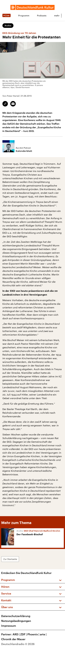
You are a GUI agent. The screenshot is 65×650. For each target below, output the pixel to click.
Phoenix (33, 634)
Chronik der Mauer (13, 639)
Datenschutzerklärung (15, 616)
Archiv (8, 25)
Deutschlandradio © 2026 (18, 644)
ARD (16, 634)
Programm (23, 15)
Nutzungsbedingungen (16, 620)
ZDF (23, 634)
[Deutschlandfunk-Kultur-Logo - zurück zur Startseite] (32, 7)
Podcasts (41, 15)
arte (43, 634)
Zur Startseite (10, 559)
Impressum (8, 625)
